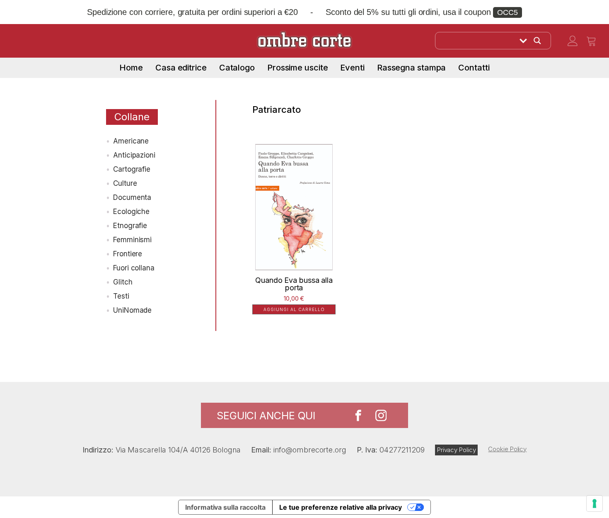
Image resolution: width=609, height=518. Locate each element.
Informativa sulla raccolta (225, 507)
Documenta (132, 197)
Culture (125, 183)
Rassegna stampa (411, 68)
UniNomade (132, 310)
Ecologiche (131, 211)
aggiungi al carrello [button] (294, 309)
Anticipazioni (134, 155)
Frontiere (127, 254)
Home (131, 68)
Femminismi (132, 240)
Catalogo (237, 68)
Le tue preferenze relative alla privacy (340, 507)
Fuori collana (134, 268)
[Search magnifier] (537, 41)
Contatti (473, 68)
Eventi (352, 68)
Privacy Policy (456, 450)
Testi (121, 296)
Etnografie (130, 225)
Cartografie (131, 169)
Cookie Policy (507, 449)
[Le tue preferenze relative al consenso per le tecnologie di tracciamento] (594, 503)
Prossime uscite (297, 68)
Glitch (122, 282)
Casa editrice (181, 68)
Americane (131, 141)
